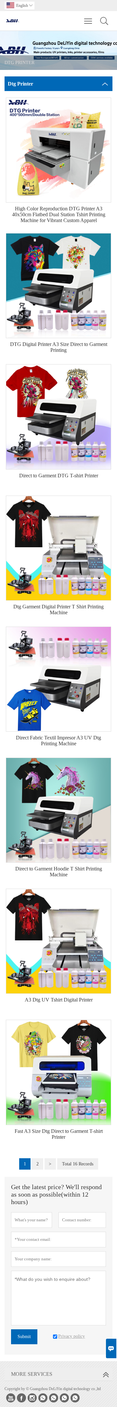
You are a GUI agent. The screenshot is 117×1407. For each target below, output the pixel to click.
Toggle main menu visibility (88, 20)
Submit (24, 1336)
